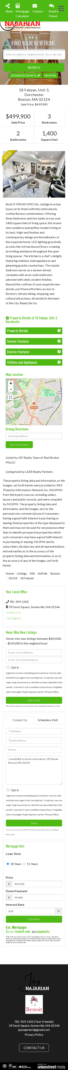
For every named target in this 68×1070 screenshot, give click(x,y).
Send (34, 823)
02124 (13, 578)
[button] (34, 67)
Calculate (34, 919)
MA (32, 573)
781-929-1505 (19, 601)
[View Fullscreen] (11, 397)
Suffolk (42, 573)
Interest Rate (15, 904)
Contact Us (13, 612)
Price (9, 877)
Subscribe (34, 700)
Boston (55, 573)
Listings (22, 573)
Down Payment (16, 891)
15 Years (32, 864)
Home (10, 573)
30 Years (16, 864)
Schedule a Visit (48, 720)
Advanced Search (23, 75)
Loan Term (13, 853)
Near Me (50, 75)
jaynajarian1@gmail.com (34, 1029)
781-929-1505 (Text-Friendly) (34, 1021)
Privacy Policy (52, 691)
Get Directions (19, 444)
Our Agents (13, 618)
